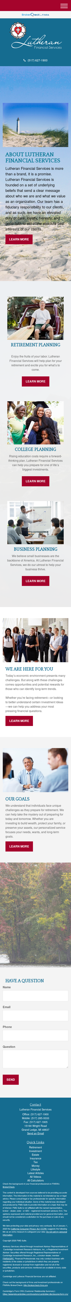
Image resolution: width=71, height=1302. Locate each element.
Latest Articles (35, 1173)
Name (7, 987)
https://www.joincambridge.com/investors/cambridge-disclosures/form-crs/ (35, 1293)
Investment (35, 1151)
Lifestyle (35, 1169)
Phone (7, 1027)
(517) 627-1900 (38, 60)
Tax (35, 1162)
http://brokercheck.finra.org (35, 1285)
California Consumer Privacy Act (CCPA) (29, 1228)
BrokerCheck (9, 1186)
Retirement (35, 1147)
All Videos (35, 1176)
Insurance (35, 1158)
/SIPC (11, 1258)
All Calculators (35, 1180)
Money (36, 1165)
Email (6, 1007)
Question (9, 1047)
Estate (35, 1154)
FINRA (6, 1258)
